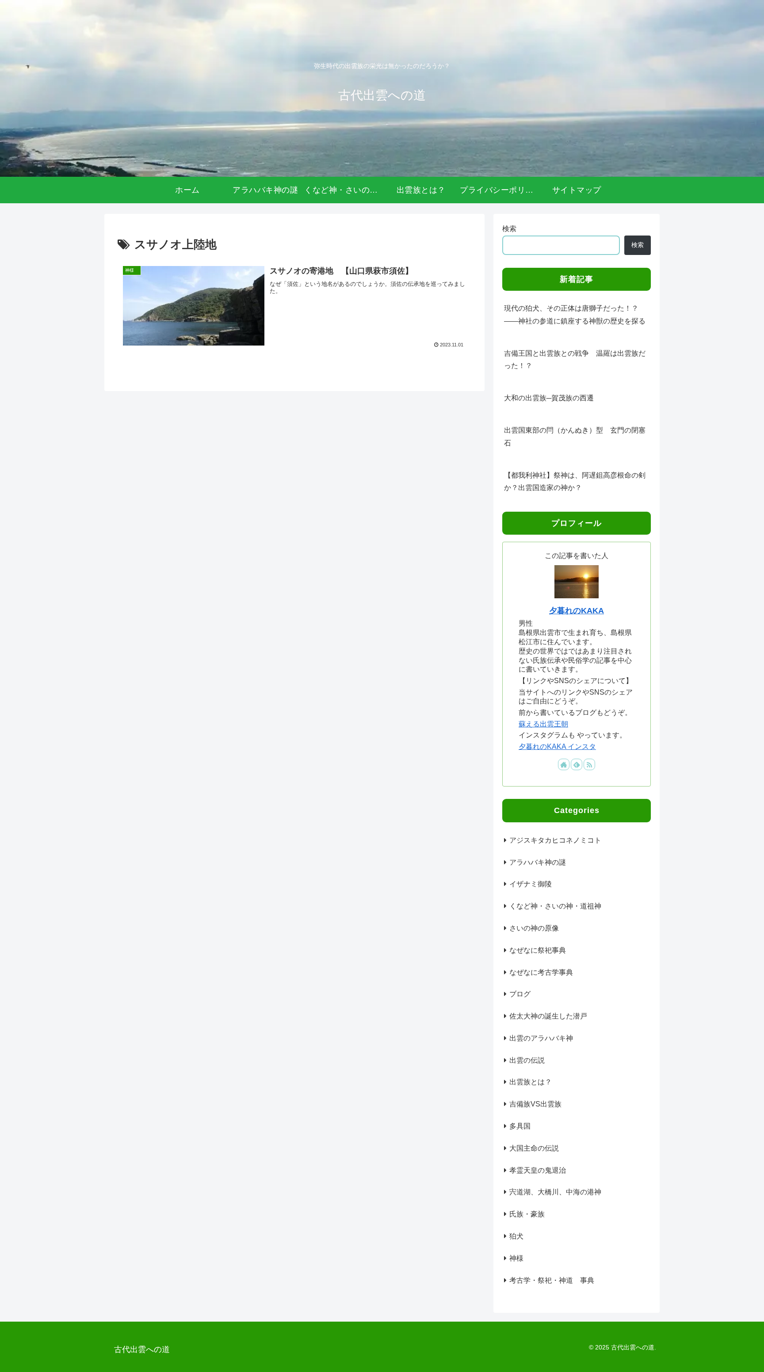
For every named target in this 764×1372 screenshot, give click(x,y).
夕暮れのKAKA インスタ (557, 746)
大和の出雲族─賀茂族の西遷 (549, 398)
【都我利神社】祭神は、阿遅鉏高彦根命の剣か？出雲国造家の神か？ (575, 481)
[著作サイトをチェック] (563, 764)
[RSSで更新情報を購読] (589, 764)
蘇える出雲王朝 (543, 724)
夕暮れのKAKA (576, 610)
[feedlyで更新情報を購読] (576, 764)
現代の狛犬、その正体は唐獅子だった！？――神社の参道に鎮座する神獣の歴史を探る (575, 314)
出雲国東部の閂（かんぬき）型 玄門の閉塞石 (575, 436)
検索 (509, 228)
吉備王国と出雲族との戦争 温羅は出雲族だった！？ (575, 360)
